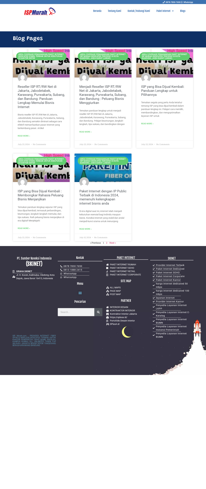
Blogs (182, 11)
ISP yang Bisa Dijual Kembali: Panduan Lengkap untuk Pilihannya (162, 91)
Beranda (97, 11)
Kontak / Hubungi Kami (139, 11)
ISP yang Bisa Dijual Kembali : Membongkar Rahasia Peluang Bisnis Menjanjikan (40, 195)
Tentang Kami (114, 11)
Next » (112, 242)
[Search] (98, 312)
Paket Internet (163, 11)
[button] (80, 292)
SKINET (172, 258)
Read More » (24, 136)
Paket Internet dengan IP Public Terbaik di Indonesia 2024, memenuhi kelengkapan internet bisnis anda (102, 197)
